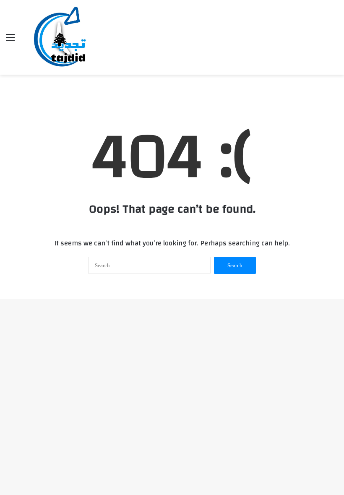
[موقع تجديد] (62, 37)
